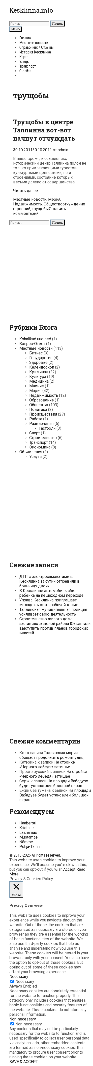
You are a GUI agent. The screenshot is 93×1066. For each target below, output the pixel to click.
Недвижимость (27, 204)
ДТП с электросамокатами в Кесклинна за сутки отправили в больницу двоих (49, 581)
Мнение (36, 386)
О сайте (25, 71)
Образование (41, 400)
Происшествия (43, 414)
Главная (25, 38)
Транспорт (27, 66)
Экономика (39, 447)
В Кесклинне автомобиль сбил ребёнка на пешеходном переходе (51, 593)
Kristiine (26, 827)
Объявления (30, 451)
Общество (53, 204)
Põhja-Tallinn (30, 846)
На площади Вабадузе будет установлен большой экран (53, 783)
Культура (37, 376)
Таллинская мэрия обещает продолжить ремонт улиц (51, 755)
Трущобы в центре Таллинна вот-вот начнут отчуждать (44, 130)
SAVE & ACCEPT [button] (23, 1061)
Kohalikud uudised (35, 339)
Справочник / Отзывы (36, 47)
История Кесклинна (35, 52)
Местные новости (33, 42)
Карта (24, 56)
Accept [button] (69, 869)
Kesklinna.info (31, 10)
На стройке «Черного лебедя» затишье (47, 764)
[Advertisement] (46, 271)
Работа (35, 419)
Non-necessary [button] (22, 1019)
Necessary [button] (18, 976)
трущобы (40, 208)
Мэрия (54, 199)
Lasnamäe (28, 832)
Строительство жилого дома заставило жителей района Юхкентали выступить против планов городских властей (55, 626)
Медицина (39, 381)
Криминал (38, 372)
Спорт (34, 433)
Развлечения (41, 423)
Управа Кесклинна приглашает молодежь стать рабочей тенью (48, 602)
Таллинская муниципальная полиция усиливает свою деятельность (53, 612)
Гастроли (47, 428)
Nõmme (26, 842)
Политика (38, 409)
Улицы (24, 61)
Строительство (43, 437)
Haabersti (27, 823)
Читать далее (25, 190)
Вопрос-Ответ (32, 343)
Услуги (35, 456)
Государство (41, 357)
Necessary (24, 981)
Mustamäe (28, 837)
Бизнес (36, 353)
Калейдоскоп (41, 367)
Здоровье (38, 362)
